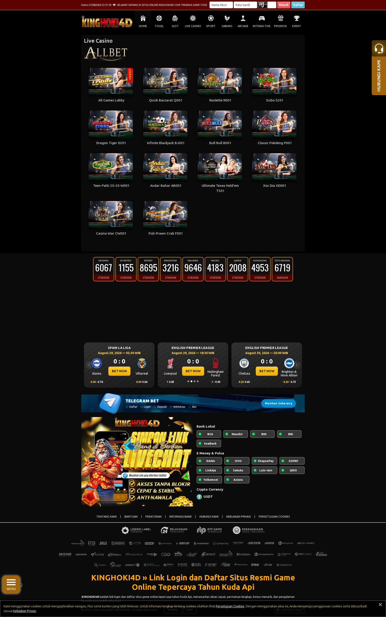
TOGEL (159, 26)
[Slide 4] (198, 381)
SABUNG (227, 26)
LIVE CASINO (193, 26)
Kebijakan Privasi (24, 611)
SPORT (211, 26)
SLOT (175, 26)
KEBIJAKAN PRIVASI (238, 516)
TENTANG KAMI (106, 516)
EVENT (296, 26)
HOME (143, 26)
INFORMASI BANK (180, 516)
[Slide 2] (191, 381)
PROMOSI (280, 26)
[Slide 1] (188, 381)
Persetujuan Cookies (230, 606)
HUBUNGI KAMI (208, 516)
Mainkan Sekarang (278, 403)
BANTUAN (131, 516)
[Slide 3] (194, 381)
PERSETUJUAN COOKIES (274, 516)
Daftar (298, 5)
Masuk (284, 5)
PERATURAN (153, 516)
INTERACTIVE (262, 26)
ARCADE (243, 26)
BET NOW (119, 371)
